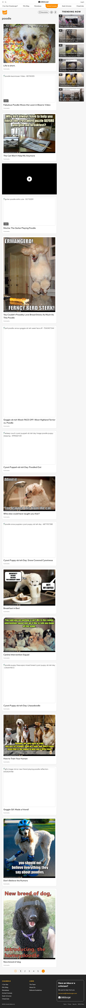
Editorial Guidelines (35, 990)
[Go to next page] (43, 971)
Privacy (69, 1004)
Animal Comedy (7, 993)
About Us (32, 987)
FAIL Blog (5, 987)
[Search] (5, 2)
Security (75, 1004)
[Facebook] (55, 12)
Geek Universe (6, 996)
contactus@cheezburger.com (67, 993)
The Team (32, 984)
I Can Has (5, 984)
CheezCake (5, 999)
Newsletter (44, 12)
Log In (82, 2)
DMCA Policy (81, 1004)
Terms (64, 1004)
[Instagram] (51, 12)
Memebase (5, 990)
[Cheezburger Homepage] (43, 2)
